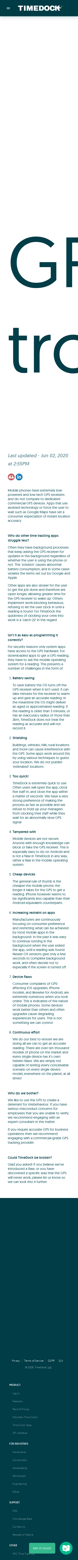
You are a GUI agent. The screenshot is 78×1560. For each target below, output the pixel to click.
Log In (16, 1393)
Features (18, 1401)
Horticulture (19, 1452)
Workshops (19, 1475)
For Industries (18, 1443)
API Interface (20, 1433)
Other (16, 1491)
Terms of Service (34, 1360)
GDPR (51, 1360)
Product (15, 1384)
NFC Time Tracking (23, 1553)
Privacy (16, 1360)
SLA (61, 1360)
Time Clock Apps (22, 1425)
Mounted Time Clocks (25, 1417)
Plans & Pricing (21, 1409)
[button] (42, 1548)
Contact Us (19, 1526)
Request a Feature (23, 1534)
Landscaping (20, 1467)
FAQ (15, 1510)
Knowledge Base (22, 1518)
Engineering (20, 1483)
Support (14, 1502)
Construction (20, 1460)
